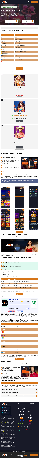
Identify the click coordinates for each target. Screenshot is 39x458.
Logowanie (24, 1)
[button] (19, 383)
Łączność (19, 404)
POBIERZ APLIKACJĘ (20, 311)
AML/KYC (29, 404)
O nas (18, 403)
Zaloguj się (35, 1)
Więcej (19, 149)
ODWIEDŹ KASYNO (11, 311)
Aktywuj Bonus (19, 95)
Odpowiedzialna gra (31, 403)
